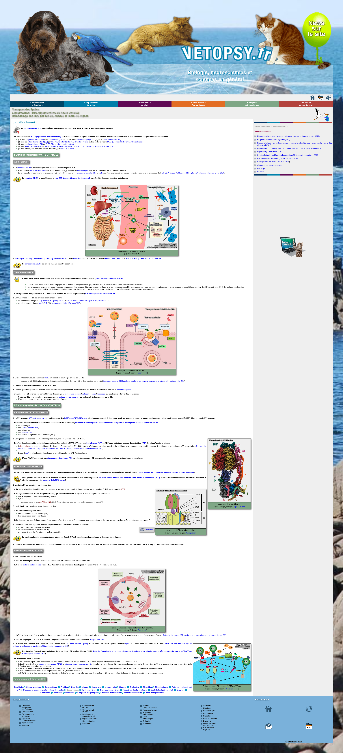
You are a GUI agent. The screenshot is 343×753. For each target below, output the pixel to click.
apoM (41, 303)
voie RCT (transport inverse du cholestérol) (72, 178)
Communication (88, 721)
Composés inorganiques (87, 693)
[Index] (321, 100)
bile (101, 173)
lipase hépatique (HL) (84, 140)
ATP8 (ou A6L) (45, 502)
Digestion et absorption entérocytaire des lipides (43, 690)
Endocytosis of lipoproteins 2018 (109, 278)
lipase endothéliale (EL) (112, 140)
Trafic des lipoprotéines (110, 690)
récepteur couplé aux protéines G (78, 664)
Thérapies (146, 721)
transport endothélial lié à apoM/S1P (65, 303)
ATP (144, 443)
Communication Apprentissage (198, 104)
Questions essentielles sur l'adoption (27, 707)
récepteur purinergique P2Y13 (50, 664)
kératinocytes (27, 432)
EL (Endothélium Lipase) (48, 301)
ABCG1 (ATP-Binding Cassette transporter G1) (34, 259)
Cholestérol (134, 687)
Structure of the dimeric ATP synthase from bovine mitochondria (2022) (129, 478)
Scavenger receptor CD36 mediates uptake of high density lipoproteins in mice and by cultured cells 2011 (143, 381)
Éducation (86, 724)
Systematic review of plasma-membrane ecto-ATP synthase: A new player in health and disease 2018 (116, 423)
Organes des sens (89, 719)
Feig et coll (142, 630)
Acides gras (96, 687)
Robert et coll (142, 373)
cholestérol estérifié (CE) (86, 173)
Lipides (85, 687)
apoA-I (27, 453)
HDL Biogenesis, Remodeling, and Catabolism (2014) (277, 158)
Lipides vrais (110, 687)
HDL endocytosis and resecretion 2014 (101, 294)
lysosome (101, 394)
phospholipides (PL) (36, 140)
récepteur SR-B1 (24, 168)
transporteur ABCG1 (33, 264)
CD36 (46, 378)
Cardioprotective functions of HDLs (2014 (273, 162)
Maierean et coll (232, 689)
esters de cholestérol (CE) (37, 142)
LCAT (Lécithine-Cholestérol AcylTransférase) (125, 142)
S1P (45, 303)
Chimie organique (33, 687)
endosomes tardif (89, 394)
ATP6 (122, 489)
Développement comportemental (88, 715)
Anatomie (207, 706)
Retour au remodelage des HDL (30, 679)
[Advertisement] (292, 191)
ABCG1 (61, 301)
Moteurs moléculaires (133, 693)
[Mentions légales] (329, 100)
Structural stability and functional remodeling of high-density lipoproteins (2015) (287, 155)
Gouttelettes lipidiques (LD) (162, 690)
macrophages (82, 171)
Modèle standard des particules (209, 724)
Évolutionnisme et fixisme (28, 715)
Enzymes (180, 690)
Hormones (69, 693)
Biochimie (18, 687)
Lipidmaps (261, 168)
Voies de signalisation (155, 693)
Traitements (147, 724)
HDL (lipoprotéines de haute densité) (46, 137)
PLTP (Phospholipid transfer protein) (60, 144)
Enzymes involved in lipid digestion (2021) (273, 140)
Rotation (149, 530)
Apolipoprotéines (89, 690)
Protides (64, 687)
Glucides (75, 687)
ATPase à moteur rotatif (38, 418)
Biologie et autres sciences (252, 104)
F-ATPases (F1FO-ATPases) (75, 418)
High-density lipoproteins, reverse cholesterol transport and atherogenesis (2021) (288, 136)
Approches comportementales (29, 719)
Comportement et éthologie (37, 104)
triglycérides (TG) (55, 140)
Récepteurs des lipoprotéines (135, 690)
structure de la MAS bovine (53, 480)
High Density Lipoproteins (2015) (269, 152)
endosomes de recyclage (69, 397)
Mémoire (25, 725)
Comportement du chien (91, 104)
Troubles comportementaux (150, 706)
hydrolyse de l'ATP (94, 443)
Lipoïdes (122, 687)
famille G (77, 259)
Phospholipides (161, 687)
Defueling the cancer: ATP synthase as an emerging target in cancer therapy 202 (194, 635)
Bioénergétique (51, 687)
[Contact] (268, 728)
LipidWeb (260, 172)
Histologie (207, 708)
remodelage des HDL (32, 128)
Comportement (27, 712)
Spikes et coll (239, 507)
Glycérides (147, 687)
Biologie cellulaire (210, 718)
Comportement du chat (144, 104)
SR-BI (69, 301)
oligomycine (24, 446)
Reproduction (208, 716)
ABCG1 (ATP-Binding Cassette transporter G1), (94, 146)
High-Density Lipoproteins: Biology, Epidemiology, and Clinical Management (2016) (289, 148)
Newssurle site (316, 28)
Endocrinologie (209, 711)
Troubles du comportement (305, 104)
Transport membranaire (111, 693)
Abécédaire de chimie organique (269, 165)
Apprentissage (27, 723)
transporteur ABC (61, 259)
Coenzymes (45, 693)
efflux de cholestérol (33, 146)
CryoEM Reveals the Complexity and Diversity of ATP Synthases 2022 (165, 472)
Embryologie (208, 713)
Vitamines (58, 693)
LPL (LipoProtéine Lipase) (77, 644)
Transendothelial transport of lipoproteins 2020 (90, 301)
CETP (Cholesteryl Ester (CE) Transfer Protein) (69, 142)
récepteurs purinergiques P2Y (59, 458)
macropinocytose (124, 390)
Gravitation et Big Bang (208, 729)
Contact (327, 117)
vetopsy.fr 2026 (294, 741)
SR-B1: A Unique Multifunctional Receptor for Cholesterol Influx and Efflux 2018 (193, 173)
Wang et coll (191, 533)
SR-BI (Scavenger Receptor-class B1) (59, 146)
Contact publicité (286, 243)
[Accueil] (312, 100)
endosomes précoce (72, 394)
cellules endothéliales (30, 428)
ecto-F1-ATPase (67, 149)
